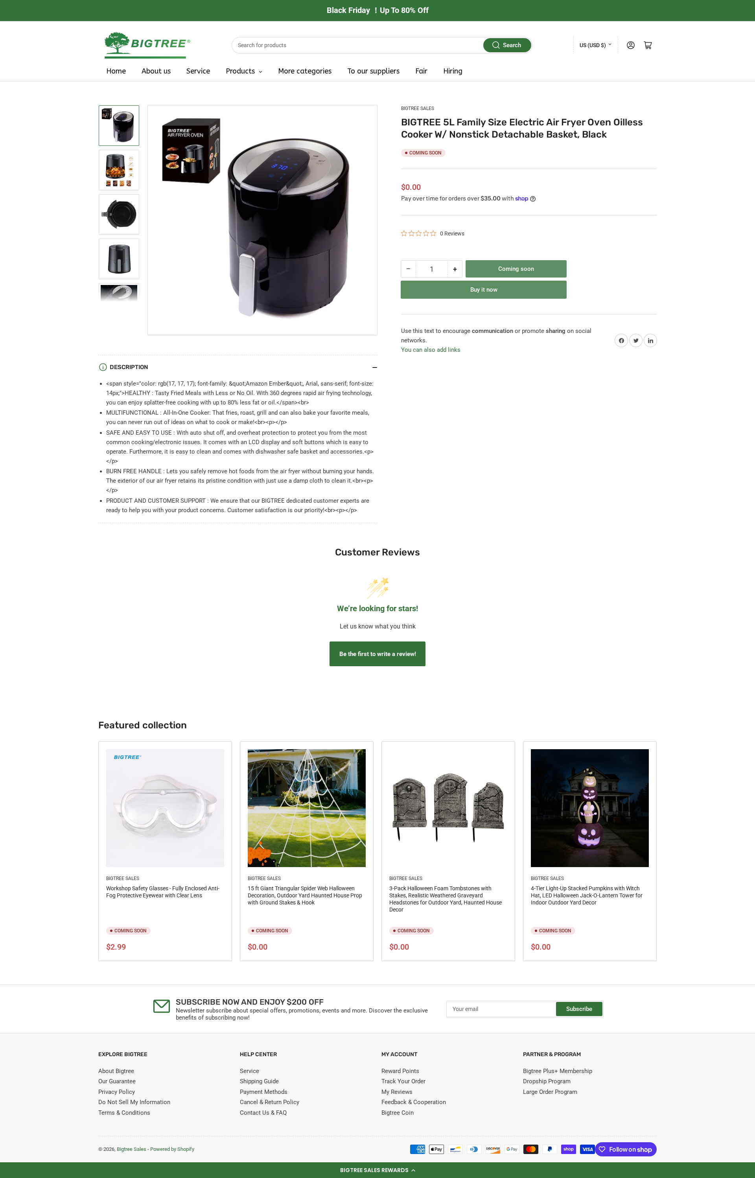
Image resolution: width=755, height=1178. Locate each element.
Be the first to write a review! (377, 654)
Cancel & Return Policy (269, 1102)
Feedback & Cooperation (413, 1102)
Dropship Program (547, 1081)
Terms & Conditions (124, 1112)
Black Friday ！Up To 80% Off (378, 10)
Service (249, 1071)
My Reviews (396, 1091)
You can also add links (430, 349)
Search (512, 45)
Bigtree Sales (417, 108)
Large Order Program (550, 1091)
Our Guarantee (117, 1081)
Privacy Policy (116, 1091)
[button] (377, 1170)
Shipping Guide (259, 1081)
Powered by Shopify (172, 1149)
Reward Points (400, 1071)
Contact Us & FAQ (263, 1112)
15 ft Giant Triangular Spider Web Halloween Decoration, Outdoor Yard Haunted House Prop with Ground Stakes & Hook (305, 895)
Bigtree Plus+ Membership (557, 1071)
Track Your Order (403, 1081)
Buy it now (483, 289)
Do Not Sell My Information (134, 1102)
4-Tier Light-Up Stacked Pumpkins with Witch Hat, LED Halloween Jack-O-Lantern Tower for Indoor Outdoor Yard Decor (587, 895)
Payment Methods (263, 1091)
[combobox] (382, 45)
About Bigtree (116, 1071)
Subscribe (579, 1009)
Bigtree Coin (397, 1112)
